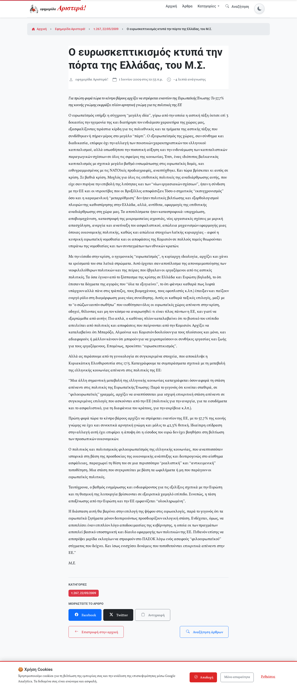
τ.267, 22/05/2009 (105, 29)
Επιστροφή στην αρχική (99, 632)
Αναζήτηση (240, 7)
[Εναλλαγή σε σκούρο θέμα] (259, 8)
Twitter (122, 615)
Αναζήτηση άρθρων (207, 632)
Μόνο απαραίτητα (237, 677)
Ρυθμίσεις (268, 677)
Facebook (88, 615)
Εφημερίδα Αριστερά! (70, 29)
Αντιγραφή (156, 615)
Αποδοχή (206, 677)
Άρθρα (187, 6)
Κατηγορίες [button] (207, 6)
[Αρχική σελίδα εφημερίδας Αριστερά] (59, 9)
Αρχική (171, 6)
